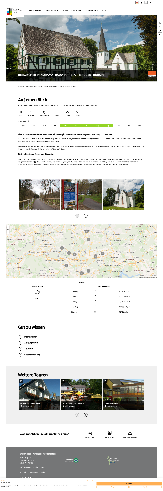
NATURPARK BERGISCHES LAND (33, 86)
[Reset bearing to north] (8, 232)
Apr (55, 126)
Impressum (34, 472)
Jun (76, 126)
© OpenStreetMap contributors (149, 277)
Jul (87, 126)
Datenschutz (24, 472)
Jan (23, 126)
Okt (118, 126)
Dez (139, 126)
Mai (65, 126)
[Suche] (160, 23)
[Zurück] (77, 216)
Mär (44, 126)
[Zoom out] (8, 229)
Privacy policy (90, 481)
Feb (34, 126)
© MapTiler (138, 277)
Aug (97, 126)
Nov (129, 126)
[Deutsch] (136, 2)
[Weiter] (86, 216)
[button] (141, 2)
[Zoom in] (8, 226)
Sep (108, 126)
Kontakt (42, 472)
